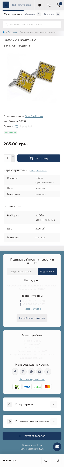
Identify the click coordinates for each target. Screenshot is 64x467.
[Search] (6, 24)
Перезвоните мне (32, 309)
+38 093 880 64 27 (34, 304)
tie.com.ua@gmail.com (32, 379)
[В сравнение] (57, 460)
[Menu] (6, 5)
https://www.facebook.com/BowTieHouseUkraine (15, 371)
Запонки (12, 32)
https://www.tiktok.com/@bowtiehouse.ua (47, 371)
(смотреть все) (38, 170)
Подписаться (47, 271)
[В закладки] (45, 460)
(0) (16, 126)
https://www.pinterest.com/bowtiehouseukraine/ (31, 371)
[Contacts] (49, 5)
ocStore (38, 445)
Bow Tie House (34, 116)
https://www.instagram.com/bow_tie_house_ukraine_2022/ (23, 371)
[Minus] (13, 160)
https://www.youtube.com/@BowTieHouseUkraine (39, 371)
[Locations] (39, 5)
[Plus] (13, 156)
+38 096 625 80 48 (34, 301)
